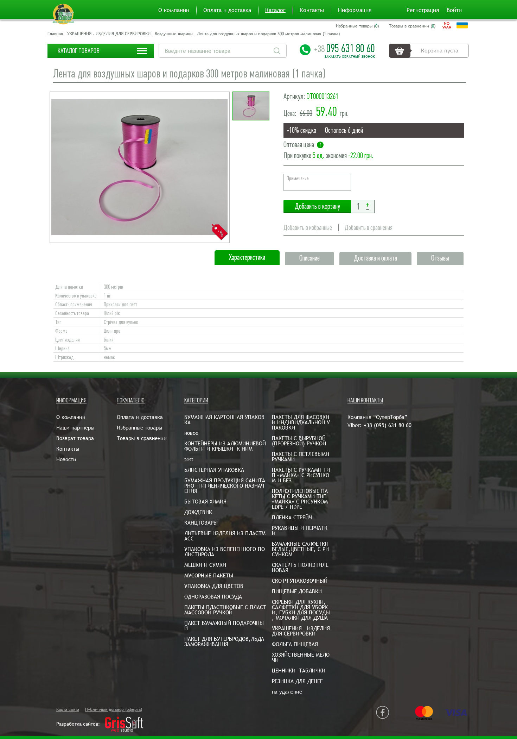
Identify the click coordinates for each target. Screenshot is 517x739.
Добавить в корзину (317, 206)
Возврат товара (75, 438)
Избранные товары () (357, 26)
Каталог (275, 10)
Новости (66, 459)
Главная (55, 33)
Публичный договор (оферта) (113, 709)
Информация (354, 10)
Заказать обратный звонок (350, 56)
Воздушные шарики (174, 33)
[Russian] (446, 25)
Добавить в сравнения (368, 227)
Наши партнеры (75, 427)
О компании (173, 10)
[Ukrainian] (462, 25)
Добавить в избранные (307, 227)
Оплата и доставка (227, 10)
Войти (454, 10)
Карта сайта (67, 709)
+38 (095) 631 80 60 (387, 425)
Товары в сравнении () (412, 26)
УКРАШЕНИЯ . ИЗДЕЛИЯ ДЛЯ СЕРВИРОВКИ (109, 33)
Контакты (312, 10)
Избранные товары (139, 427)
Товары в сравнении (142, 438)
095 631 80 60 (344, 48)
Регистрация (423, 10)
